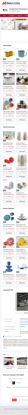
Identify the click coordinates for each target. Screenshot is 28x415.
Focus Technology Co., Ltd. (18, 409)
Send (14, 400)
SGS (21, 336)
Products (12, 15)
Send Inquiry (9, 70)
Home (4, 15)
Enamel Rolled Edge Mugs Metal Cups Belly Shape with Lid (8, 88)
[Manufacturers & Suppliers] (10, 3)
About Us (20, 15)
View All (5, 348)
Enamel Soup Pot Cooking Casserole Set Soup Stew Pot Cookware (22, 194)
